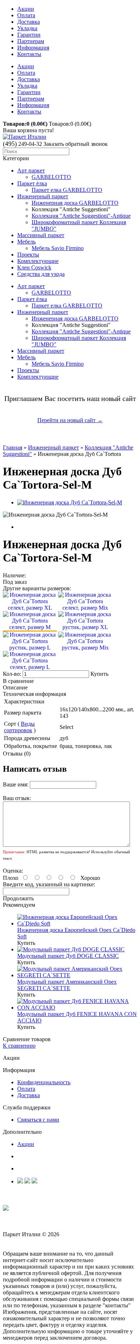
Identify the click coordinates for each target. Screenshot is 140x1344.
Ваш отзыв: (17, 798)
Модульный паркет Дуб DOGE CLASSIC (68, 956)
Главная (12, 447)
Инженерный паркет (42, 196)
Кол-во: (13, 674)
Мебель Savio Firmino (58, 248)
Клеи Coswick (34, 267)
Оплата (26, 15)
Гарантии (29, 35)
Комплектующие (38, 261)
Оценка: (13, 871)
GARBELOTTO (51, 177)
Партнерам (30, 41)
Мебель (26, 242)
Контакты (29, 54)
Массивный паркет (40, 235)
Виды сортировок (19, 727)
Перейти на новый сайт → (70, 420)
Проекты (28, 254)
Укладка (27, 28)
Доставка (28, 22)
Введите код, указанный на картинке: (49, 884)
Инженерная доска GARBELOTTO (75, 203)
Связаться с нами (38, 1120)
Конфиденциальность (43, 1082)
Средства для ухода (41, 274)
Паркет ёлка (32, 183)
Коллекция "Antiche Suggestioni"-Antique (81, 216)
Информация (33, 48)
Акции (25, 9)
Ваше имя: (15, 784)
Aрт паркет (31, 170)
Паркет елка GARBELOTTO (67, 190)
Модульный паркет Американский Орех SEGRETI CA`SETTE (67, 985)
